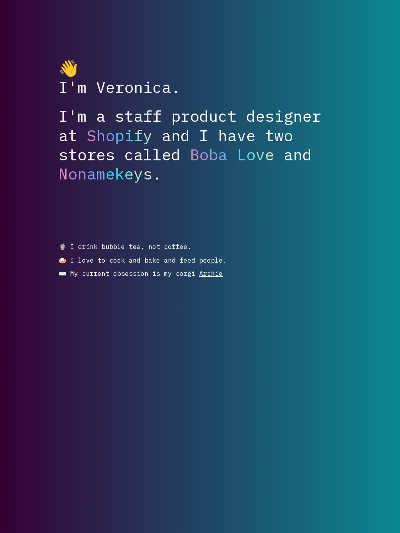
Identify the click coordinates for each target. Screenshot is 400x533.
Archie (211, 273)
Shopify (119, 135)
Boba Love (232, 154)
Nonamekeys (105, 173)
